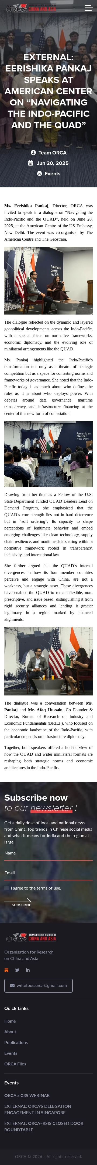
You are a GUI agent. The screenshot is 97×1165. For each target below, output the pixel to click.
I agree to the (36, 888)
